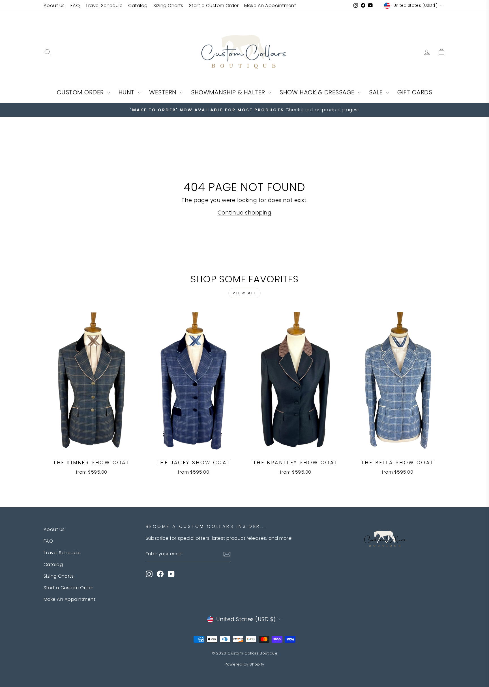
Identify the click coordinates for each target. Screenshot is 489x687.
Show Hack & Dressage (318, 92)
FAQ (75, 5)
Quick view (91, 448)
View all (244, 293)
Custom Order (81, 92)
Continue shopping (244, 212)
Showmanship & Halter (229, 92)
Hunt (128, 92)
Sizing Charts (168, 5)
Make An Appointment (270, 5)
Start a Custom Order (214, 5)
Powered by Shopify (244, 664)
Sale (377, 92)
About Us (54, 5)
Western (163, 92)
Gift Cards (414, 92)
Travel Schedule (104, 5)
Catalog (137, 5)
